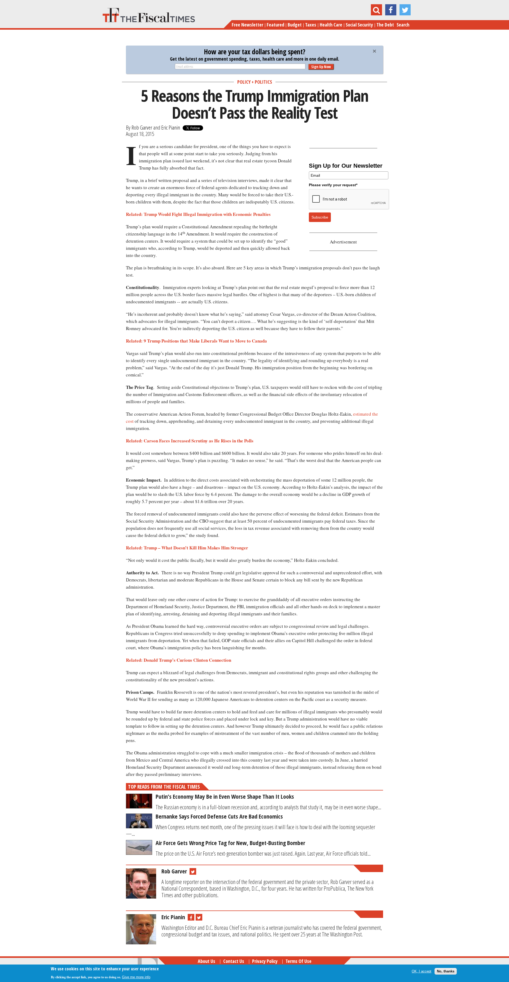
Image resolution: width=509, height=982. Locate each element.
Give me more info (136, 977)
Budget (295, 24)
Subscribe (319, 217)
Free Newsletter (247, 24)
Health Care (331, 24)
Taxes (310, 24)
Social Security (359, 24)
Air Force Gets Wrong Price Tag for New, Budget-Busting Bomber (230, 843)
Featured (275, 24)
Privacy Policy (265, 961)
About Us (206, 961)
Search (403, 24)
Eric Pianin (170, 127)
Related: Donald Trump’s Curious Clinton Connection (178, 660)
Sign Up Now (321, 66)
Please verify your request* (333, 185)
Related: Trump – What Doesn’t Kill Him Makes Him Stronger (187, 547)
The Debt (385, 24)
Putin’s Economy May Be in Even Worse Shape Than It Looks (225, 796)
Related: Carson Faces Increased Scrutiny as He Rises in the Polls (189, 440)
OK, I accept (421, 971)
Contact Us (233, 961)
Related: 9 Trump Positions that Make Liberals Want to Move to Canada (196, 340)
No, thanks (445, 971)
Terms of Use (298, 961)
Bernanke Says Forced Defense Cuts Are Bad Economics (219, 816)
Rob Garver (141, 127)
